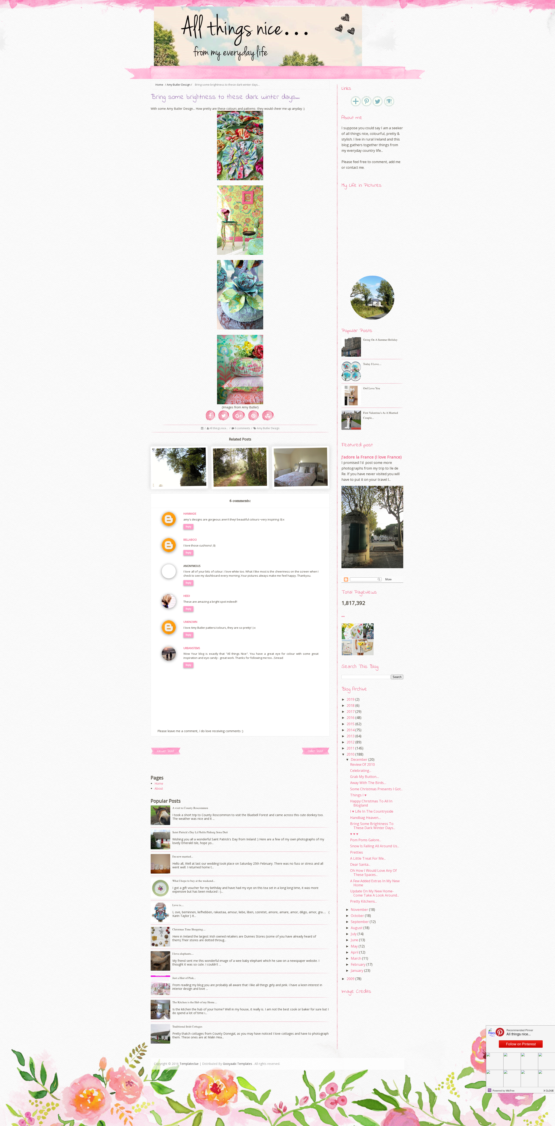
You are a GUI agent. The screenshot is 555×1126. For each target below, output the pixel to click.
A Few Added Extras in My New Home (375, 883)
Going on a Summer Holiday (380, 340)
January (357, 970)
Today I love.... (372, 364)
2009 (350, 978)
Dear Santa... (360, 864)
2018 (350, 705)
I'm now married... (182, 856)
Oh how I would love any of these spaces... (373, 872)
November (359, 909)
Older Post (315, 751)
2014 (350, 730)
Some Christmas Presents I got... (376, 789)
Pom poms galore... (365, 840)
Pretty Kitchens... (363, 901)
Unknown (190, 622)
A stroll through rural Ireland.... (240, 479)
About (159, 788)
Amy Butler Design (178, 85)
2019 (350, 699)
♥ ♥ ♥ (354, 833)
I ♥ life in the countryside (371, 811)
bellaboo (190, 540)
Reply (188, 526)
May (354, 946)
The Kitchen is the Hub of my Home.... (194, 1002)
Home (159, 783)
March (356, 958)
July (354, 933)
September (360, 921)
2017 (350, 711)
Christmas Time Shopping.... (189, 929)
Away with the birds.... (368, 782)
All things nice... (219, 428)
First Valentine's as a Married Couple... (380, 415)
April (354, 952)
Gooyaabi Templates (237, 1064)
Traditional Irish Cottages (187, 1026)
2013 (350, 736)
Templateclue (189, 1064)
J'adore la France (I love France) (371, 457)
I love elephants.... (183, 954)
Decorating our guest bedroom (301, 479)
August (356, 927)
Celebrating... (360, 770)
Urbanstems (191, 648)
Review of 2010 (362, 764)
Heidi (186, 596)
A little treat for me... (368, 858)
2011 (350, 748)
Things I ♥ (358, 795)
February (358, 964)
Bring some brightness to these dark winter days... (372, 825)
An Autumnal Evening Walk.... (180, 477)
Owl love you (371, 388)
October (357, 915)
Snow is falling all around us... (374, 846)
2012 (350, 742)
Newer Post (165, 751)
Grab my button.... (364, 776)
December (359, 759)
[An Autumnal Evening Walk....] (179, 484)
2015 (350, 724)
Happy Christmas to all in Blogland (371, 803)
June (354, 940)
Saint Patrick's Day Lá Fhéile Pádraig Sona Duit (200, 832)
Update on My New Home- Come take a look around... (374, 893)
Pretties (356, 852)
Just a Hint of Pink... (184, 978)
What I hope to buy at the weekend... (193, 881)
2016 (350, 717)
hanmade (189, 514)
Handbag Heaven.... (365, 817)
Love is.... (178, 905)
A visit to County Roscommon (190, 808)
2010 (350, 754)
